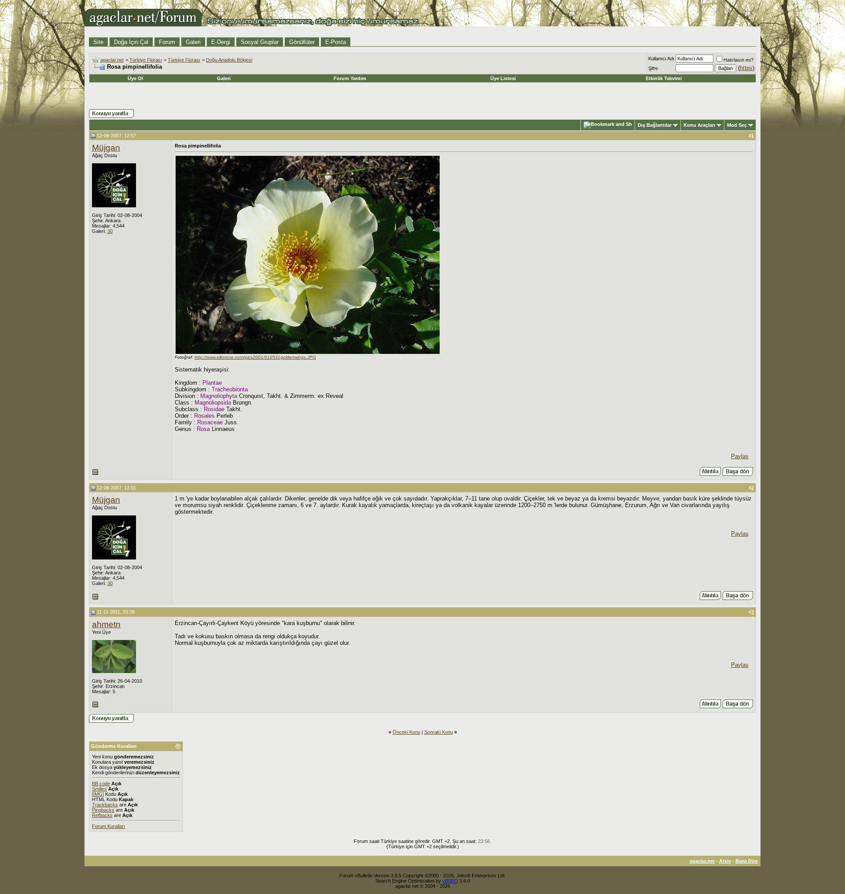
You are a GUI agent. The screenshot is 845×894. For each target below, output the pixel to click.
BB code (101, 783)
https (746, 68)
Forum (167, 42)
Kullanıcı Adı (661, 58)
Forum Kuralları (108, 826)
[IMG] (98, 794)
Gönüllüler (302, 42)
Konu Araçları (699, 125)
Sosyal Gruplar (260, 42)
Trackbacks (105, 804)
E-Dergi (220, 42)
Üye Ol (135, 78)
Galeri (193, 42)
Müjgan (106, 147)
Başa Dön (746, 861)
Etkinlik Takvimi (664, 78)
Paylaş (740, 456)
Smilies (99, 788)
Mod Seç (737, 125)
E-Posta (335, 42)
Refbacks (102, 815)
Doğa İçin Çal (131, 42)
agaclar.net (112, 60)
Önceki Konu (406, 732)
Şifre (653, 68)
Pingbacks (103, 810)
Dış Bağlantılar (655, 125)
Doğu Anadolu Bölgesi (229, 60)
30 (110, 231)
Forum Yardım (350, 78)
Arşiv (725, 861)
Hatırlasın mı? (738, 60)
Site (98, 42)
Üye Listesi (503, 78)
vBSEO (450, 880)
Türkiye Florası (145, 60)
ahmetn (106, 624)
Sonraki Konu (438, 732)
